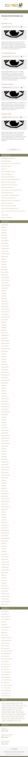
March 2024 (3, 301)
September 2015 (5, 570)
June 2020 (3, 419)
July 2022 (3, 354)
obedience (23, 714)
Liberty (3, 714)
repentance (21, 716)
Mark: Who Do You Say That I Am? (8, 184)
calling (21, 703)
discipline (10, 707)
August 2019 (4, 446)
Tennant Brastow (5, 695)
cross (21, 705)
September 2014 (5, 601)
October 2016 (4, 535)
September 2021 (5, 380)
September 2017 (5, 506)
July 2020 (3, 417)
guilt (20, 709)
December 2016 (4, 530)
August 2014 (4, 604)
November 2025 (4, 248)
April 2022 (3, 361)
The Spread (4, 215)
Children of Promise (5, 166)
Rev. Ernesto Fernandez (6, 658)
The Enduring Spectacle (8, 53)
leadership (21, 712)
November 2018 (4, 469)
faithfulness (9, 709)
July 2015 (3, 575)
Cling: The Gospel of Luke (7, 171)
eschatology (20, 707)
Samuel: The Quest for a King (7, 205)
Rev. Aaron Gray (4, 645)
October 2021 (4, 377)
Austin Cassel (4, 611)
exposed (4, 709)
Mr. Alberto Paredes (5, 637)
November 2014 (4, 596)
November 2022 (4, 343)
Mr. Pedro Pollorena (5, 640)
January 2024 (4, 306)
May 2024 (3, 295)
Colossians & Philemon (6, 174)
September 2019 (5, 443)
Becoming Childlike (5, 161)
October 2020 (4, 409)
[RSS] (11, 749)
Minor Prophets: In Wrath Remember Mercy (11, 190)
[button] (14, 34)
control (17, 705)
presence (8, 716)
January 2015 (4, 591)
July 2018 (3, 480)
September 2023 (5, 317)
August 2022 (4, 351)
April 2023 (3, 330)
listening (10, 714)
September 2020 (5, 411)
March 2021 (3, 396)
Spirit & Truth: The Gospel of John (9, 208)
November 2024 (4, 280)
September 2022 (5, 348)
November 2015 (4, 564)
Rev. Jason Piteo (4, 664)
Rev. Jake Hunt (4, 661)
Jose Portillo (4, 629)
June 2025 (3, 261)
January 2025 (4, 274)
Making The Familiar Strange (7, 182)
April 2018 (3, 488)
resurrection (4, 718)
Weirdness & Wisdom (6, 217)
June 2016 (3, 546)
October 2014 (4, 599)
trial (17, 718)
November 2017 (4, 501)
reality (16, 716)
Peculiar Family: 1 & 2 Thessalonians (9, 195)
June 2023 (3, 325)
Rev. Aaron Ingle (5, 648)
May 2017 (3, 517)
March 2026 (3, 238)
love (14, 714)
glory (17, 709)
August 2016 (4, 541)
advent (3, 703)
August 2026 (4, 224)
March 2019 (3, 459)
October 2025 (4, 251)
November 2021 (4, 375)
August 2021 (4, 382)
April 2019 (3, 456)
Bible (18, 703)
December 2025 (4, 245)
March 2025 (3, 269)
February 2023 (4, 335)
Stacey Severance (5, 693)
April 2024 (3, 298)
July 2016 (3, 543)
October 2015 (4, 567)
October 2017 (4, 504)
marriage (18, 714)
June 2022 (3, 356)
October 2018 (4, 472)
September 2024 (5, 285)
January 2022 (4, 369)
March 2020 (3, 427)
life (6, 714)
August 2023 (4, 319)
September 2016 (5, 538)
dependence (4, 707)
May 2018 (3, 485)
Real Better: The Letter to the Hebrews (10, 200)
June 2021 (3, 388)
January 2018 (4, 496)
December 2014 (4, 593)
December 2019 (4, 435)
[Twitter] (13, 749)
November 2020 (4, 406)
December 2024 (4, 277)
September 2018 (5, 475)
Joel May (3, 622)
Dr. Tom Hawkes (5, 619)
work (19, 720)
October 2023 (4, 314)
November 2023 (4, 311)
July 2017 (3, 512)
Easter (15, 707)
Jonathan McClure (5, 627)
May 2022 (3, 359)
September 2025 (5, 253)
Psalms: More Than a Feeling (7, 197)
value (16, 720)
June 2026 (3, 230)
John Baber (3, 624)
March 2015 (3, 585)
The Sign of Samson (7, 84)
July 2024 (3, 290)
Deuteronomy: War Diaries (7, 176)
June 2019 (3, 451)
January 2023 (4, 338)
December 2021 (4, 372)
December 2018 (4, 467)
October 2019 (4, 440)
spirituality (13, 718)
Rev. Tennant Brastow (6, 685)
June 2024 (3, 293)
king (17, 712)
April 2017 (3, 519)
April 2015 (3, 583)
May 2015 (3, 580)
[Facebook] (14, 749)
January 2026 (4, 243)
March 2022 (3, 364)
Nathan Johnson (4, 643)
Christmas (3, 169)
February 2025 (4, 272)
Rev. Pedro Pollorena (6, 680)
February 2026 (4, 240)
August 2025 (4, 256)
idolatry (13, 712)
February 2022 (4, 367)
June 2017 (3, 514)
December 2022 (4, 340)
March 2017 (3, 522)
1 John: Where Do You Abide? (7, 158)
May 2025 (3, 264)
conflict (13, 705)
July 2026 (3, 227)
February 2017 (4, 525)
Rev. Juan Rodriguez (5, 672)
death (25, 705)
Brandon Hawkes (5, 616)
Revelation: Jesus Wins (6, 203)
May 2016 (3, 548)
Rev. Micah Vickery (5, 677)
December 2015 (4, 562)
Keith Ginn (3, 632)
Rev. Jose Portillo (5, 666)
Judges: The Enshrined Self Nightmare (9, 179)
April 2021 (3, 393)
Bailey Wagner (4, 614)
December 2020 (4, 404)
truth (24, 718)
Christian (8, 705)
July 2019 (3, 448)
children (3, 705)
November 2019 (4, 438)
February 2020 (4, 430)
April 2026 (3, 235)
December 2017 (4, 498)
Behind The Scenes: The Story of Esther (10, 163)
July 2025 (3, 259)
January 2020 (4, 432)
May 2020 (3, 422)
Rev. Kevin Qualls (5, 674)
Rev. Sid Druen (4, 682)
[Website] (16, 749)
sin (9, 718)
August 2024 (4, 288)
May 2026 (3, 232)
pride (12, 716)
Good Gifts (3, 728)
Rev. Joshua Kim (4, 669)
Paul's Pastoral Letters (6, 192)
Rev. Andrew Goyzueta (6, 651)
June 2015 (3, 577)
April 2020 (3, 425)
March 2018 (3, 491)
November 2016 (4, 533)
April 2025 (3, 267)
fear (14, 709)
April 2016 (3, 551)
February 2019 (4, 462)
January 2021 (4, 401)
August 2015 (4, 572)
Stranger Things (6, 114)
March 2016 (3, 554)
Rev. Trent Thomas (5, 687)
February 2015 (4, 588)
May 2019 (3, 454)
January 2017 (4, 527)
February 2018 (4, 493)
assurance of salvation (10, 703)
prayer (3, 716)
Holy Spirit (4, 712)
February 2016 (4, 556)
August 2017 (4, 509)
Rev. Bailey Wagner (5, 653)
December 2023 (4, 309)
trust (20, 718)
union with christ (10, 720)
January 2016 (4, 559)
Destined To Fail (6, 23)
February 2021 (4, 398)
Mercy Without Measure (6, 187)
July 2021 (3, 385)
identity (8, 712)
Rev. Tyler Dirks (16, 26)
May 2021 (3, 390)
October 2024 (4, 282)
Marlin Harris (4, 635)
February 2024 (4, 303)
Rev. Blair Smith (4, 656)
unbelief (3, 720)
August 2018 (4, 477)
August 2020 (4, 414)
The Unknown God (5, 741)
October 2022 (4, 346)
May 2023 (3, 327)
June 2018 (3, 483)
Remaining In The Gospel (6, 734)
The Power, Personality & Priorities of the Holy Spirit (13, 211)
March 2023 (3, 332)
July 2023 (3, 322)
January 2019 (4, 464)
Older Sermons (14, 149)
